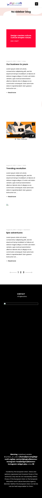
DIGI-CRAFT (15, 41)
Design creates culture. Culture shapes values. (21, 36)
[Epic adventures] (21, 214)
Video (24, 61)
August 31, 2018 (11, 61)
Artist (18, 61)
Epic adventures (14, 232)
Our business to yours (17, 64)
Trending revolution (16, 168)
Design (19, 230)
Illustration (27, 230)
